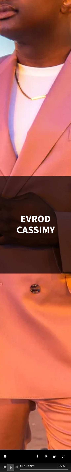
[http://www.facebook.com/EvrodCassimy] (37, 456)
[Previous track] (4, 467)
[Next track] (16, 467)
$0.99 (62, 466)
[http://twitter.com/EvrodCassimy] (54, 456)
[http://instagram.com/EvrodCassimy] (46, 456)
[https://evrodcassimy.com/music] (63, 456)
